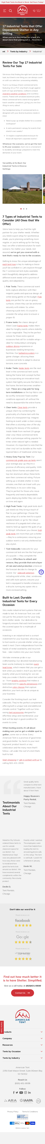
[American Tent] (22, 10)
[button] (21, 208)
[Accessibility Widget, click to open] (41, 572)
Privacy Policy (12, 1111)
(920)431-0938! (33, 985)
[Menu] (4, 11)
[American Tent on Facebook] (13, 1093)
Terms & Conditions (30, 1111)
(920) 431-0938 (22, 1083)
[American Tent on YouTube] (21, 1093)
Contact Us (20, 993)
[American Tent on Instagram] (25, 1093)
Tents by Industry (18, 51)
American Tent (24, 1128)
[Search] (10, 10)
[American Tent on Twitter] (17, 1093)
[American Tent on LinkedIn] (29, 1093)
